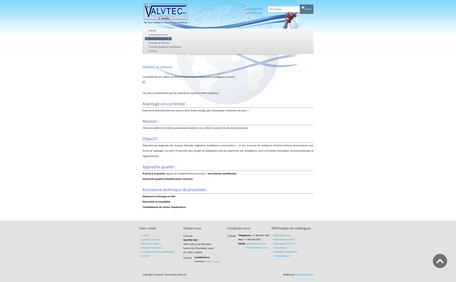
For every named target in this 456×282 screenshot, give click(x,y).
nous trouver (212, 261)
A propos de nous (150, 239)
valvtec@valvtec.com (257, 247)
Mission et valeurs (150, 243)
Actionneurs (280, 247)
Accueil (145, 235)
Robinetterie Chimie (284, 239)
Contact (145, 255)
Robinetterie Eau (282, 235)
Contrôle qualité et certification (157, 251)
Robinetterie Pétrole (284, 243)
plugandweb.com (304, 274)
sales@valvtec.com (256, 243)
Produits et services (151, 247)
